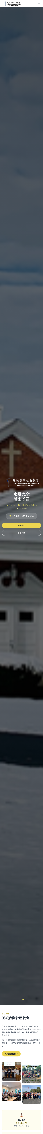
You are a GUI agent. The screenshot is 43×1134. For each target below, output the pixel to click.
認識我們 (21, 525)
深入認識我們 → (11, 1053)
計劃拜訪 (21, 532)
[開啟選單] (39, 3)
